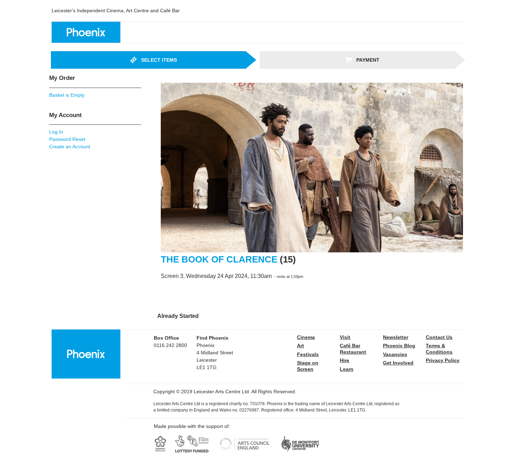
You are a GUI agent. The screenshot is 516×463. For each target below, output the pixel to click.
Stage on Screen (307, 366)
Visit (345, 337)
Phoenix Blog (399, 345)
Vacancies (395, 354)
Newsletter (395, 337)
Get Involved (398, 363)
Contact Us (439, 337)
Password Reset (67, 139)
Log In (56, 132)
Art (300, 345)
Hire (344, 360)
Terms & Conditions (439, 349)
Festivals (308, 354)
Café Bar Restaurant (353, 349)
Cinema (306, 337)
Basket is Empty (67, 95)
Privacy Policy (442, 360)
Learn (346, 369)
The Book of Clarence (219, 259)
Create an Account (69, 146)
